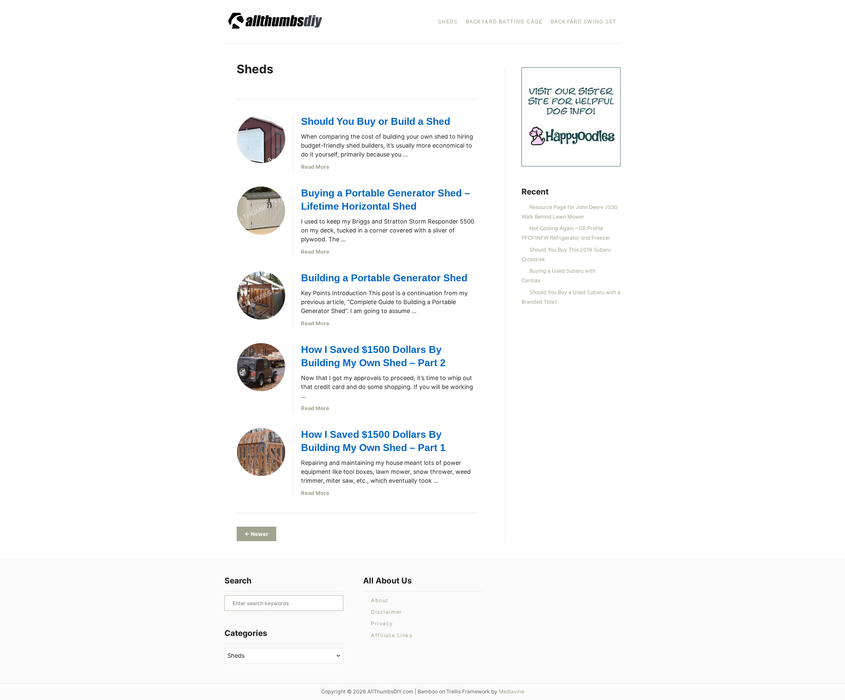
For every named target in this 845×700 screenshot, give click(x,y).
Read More (315, 166)
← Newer (256, 534)
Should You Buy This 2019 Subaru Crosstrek (566, 254)
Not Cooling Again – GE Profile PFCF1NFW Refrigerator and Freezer (566, 233)
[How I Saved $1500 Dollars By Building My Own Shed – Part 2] (261, 367)
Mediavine (511, 691)
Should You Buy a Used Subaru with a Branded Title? (571, 297)
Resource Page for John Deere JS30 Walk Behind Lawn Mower (570, 212)
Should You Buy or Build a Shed (375, 121)
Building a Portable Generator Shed (384, 277)
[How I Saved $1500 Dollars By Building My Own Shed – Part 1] (261, 452)
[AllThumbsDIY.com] (296, 21)
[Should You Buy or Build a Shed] (261, 139)
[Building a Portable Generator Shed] (261, 295)
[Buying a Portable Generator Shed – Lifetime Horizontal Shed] (261, 211)
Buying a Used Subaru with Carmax (558, 276)
